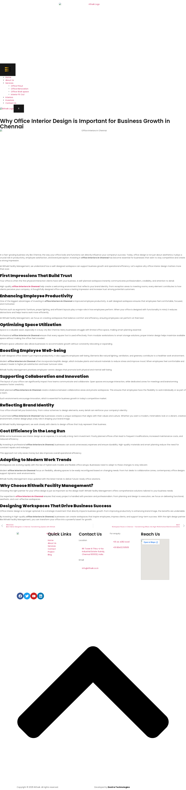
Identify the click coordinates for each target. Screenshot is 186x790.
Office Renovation (19, 88)
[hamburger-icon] (8, 69)
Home (8, 77)
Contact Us (10, 103)
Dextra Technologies (118, 787)
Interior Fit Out (18, 94)
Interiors (9, 97)
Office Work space (20, 91)
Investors (9, 100)
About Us (9, 80)
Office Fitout (17, 86)
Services (9, 83)
